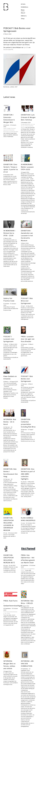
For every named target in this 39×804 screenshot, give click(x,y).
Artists (23, 4)
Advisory (24, 16)
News (23, 10)
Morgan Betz (14, 131)
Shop (22, 18)
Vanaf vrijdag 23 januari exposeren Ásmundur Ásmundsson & (9, 130)
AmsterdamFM (8, 49)
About (23, 13)
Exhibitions (24, 7)
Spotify (25, 47)
